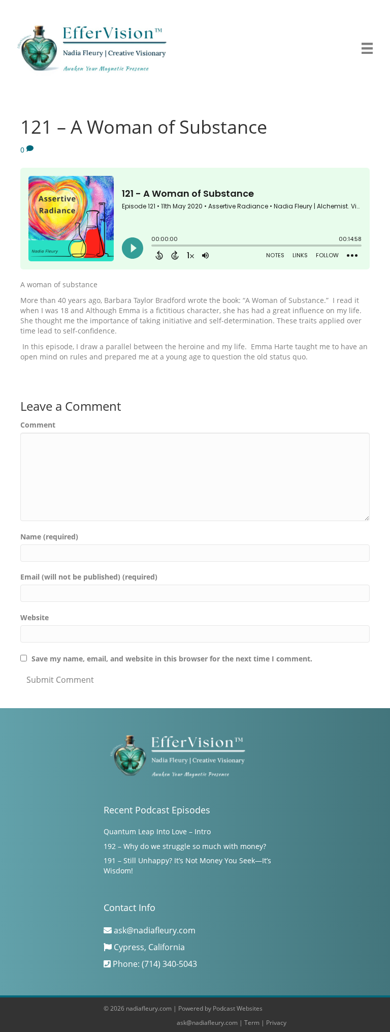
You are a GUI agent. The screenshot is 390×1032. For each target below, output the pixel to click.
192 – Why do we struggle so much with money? (185, 846)
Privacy (276, 1022)
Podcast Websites (238, 1008)
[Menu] (367, 48)
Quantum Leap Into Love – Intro (157, 831)
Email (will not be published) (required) (88, 577)
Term (251, 1022)
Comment (37, 425)
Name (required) (49, 536)
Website (34, 617)
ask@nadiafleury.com (207, 1022)
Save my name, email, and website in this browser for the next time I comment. (171, 658)
